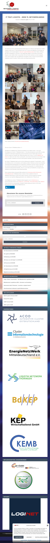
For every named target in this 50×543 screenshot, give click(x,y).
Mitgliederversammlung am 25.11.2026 (12, 272)
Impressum (39, 539)
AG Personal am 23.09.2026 (9, 262)
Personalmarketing (34, 181)
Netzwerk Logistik (24, 19)
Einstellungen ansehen (41, 537)
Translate (12, 229)
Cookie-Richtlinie (24, 539)
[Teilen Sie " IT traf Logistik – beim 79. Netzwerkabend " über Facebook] (23, 214)
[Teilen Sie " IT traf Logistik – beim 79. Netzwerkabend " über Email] (28, 214)
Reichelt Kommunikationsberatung (22, 141)
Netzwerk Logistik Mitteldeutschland (27, 51)
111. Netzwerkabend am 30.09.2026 (11, 265)
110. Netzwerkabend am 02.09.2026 (11, 250)
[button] (47, 525)
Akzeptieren (18, 537)
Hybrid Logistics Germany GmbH (10, 295)
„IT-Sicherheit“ (26, 181)
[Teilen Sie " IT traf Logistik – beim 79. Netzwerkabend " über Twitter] (25, 214)
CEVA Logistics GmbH (8, 304)
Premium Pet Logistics (8, 298)
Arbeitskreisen (34, 180)
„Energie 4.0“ (20, 181)
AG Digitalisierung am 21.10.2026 (10, 269)
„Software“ (42, 181)
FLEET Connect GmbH (8, 301)
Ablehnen (29, 537)
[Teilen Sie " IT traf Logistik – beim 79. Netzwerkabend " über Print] (30, 214)
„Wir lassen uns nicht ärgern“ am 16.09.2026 (13, 259)
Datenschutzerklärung (32, 539)
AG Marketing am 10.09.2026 (9, 256)
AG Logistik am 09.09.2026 (9, 253)
